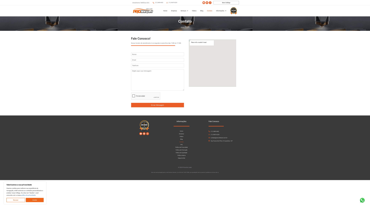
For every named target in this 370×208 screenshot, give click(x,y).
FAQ (181, 144)
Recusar (15, 200)
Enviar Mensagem (157, 105)
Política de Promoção (181, 150)
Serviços (183, 11)
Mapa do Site (181, 158)
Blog (201, 11)
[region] (25, 193)
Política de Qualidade (181, 152)
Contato (209, 11)
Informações (220, 11)
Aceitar (34, 200)
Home (165, 11)
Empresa (174, 11)
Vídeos (194, 11)
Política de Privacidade (181, 147)
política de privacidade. (28, 195)
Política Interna (181, 155)
